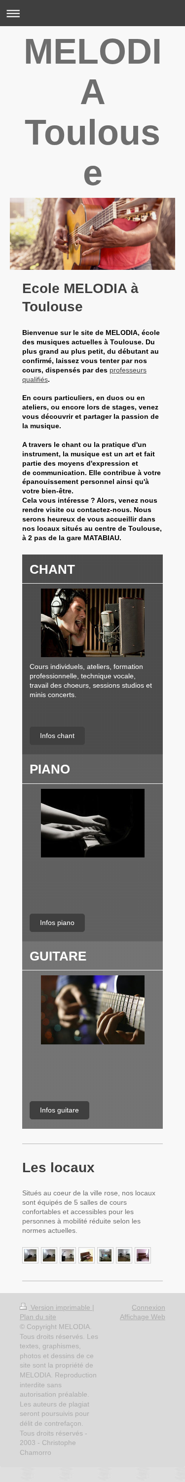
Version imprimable (60, 1307)
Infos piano (57, 922)
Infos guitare (59, 1110)
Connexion (148, 1307)
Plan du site (38, 1317)
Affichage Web (142, 1317)
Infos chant (57, 736)
